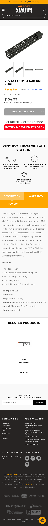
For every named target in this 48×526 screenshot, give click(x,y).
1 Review (12, 204)
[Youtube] (27, 458)
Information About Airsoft (35, 439)
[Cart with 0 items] (43, 10)
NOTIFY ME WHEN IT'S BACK (24, 127)
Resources (6, 433)
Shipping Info (30, 423)
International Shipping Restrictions (33, 426)
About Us (5, 423)
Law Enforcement (32, 444)
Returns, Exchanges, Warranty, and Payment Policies (34, 432)
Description (12, 196)
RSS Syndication (31, 436)
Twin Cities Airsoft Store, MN (11, 458)
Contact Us (6, 428)
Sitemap (19, 519)
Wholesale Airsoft (31, 442)
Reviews (5, 438)
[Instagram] (27, 464)
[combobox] (24, 16)
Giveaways (6, 426)
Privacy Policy (29, 519)
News (4, 436)
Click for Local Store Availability (18, 102)
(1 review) (22, 89)
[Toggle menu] (3, 9)
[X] (32, 458)
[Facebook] (38, 458)
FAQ (4, 431)
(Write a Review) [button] (34, 89)
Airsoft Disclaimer (26, 484)
